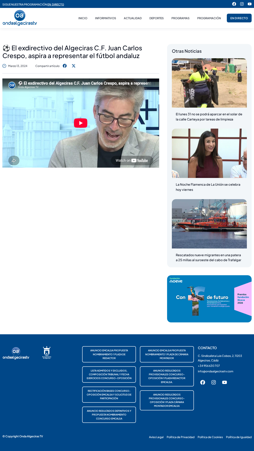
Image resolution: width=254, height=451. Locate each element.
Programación (209, 18)
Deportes (156, 18)
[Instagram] (242, 4)
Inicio (82, 18)
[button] (64, 65)
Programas (180, 18)
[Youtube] (250, 4)
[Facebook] (234, 4)
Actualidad (133, 18)
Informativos (105, 18)
